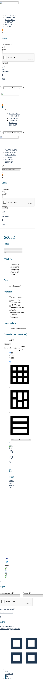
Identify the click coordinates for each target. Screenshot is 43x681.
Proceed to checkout (7, 626)
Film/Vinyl (15, 305)
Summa (15, 272)
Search (7, 344)
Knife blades (16, 286)
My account (9, 543)
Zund (14, 275)
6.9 (12, 340)
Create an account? (6, 613)
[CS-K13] (11, 447)
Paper (14, 315)
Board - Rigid (16, 297)
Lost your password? (7, 609)
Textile (14, 317)
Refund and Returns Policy (14, 548)
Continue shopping (6, 629)
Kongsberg (16, 270)
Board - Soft (16, 300)
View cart (16, 629)
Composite (16, 302)
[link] (20, 350)
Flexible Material (18, 307)
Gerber (15, 265)
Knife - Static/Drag (18, 329)
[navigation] (21, 623)
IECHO (15, 267)
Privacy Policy (9, 546)
